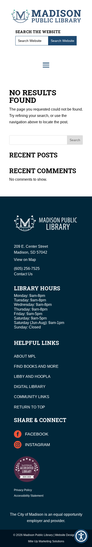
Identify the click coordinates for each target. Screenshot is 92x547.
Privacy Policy (23, 490)
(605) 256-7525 (27, 269)
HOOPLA (42, 377)
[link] (46, 16)
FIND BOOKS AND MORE (36, 366)
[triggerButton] (81, 536)
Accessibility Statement (28, 495)
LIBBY (19, 377)
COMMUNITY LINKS (31, 397)
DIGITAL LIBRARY (30, 387)
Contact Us (23, 274)
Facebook (36, 434)
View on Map (25, 260)
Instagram (37, 444)
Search (75, 140)
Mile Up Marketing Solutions (46, 541)
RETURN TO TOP (29, 407)
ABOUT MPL (25, 356)
